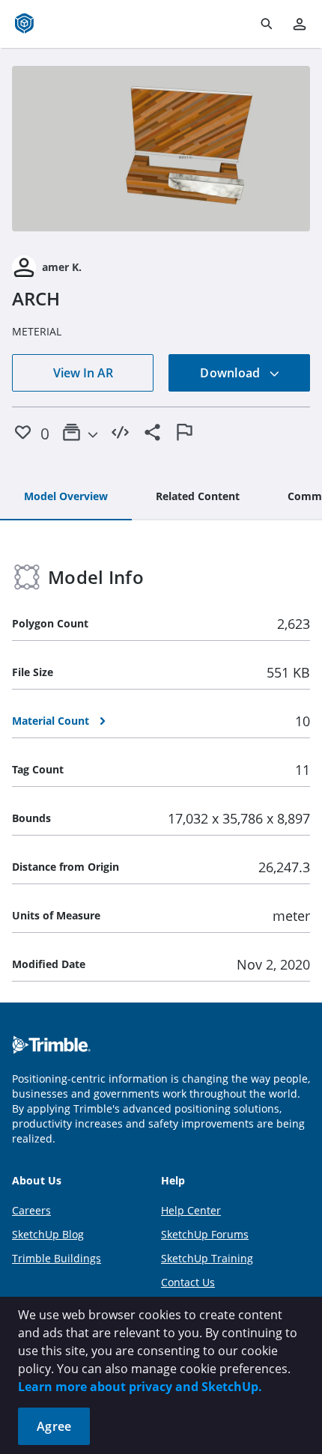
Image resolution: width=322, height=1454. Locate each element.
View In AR (83, 373)
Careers (31, 1210)
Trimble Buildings (56, 1258)
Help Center (191, 1210)
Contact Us (188, 1282)
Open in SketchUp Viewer (161, 149)
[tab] (66, 497)
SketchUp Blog (48, 1234)
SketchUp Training (207, 1258)
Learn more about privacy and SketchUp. (140, 1386)
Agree (54, 1426)
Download (231, 373)
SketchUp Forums (205, 1234)
